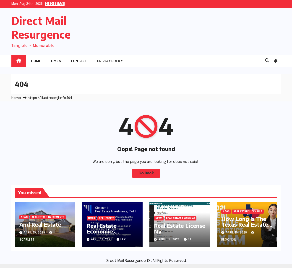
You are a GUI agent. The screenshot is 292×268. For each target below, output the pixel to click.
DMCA (56, 61)
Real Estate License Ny (179, 228)
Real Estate (106, 218)
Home (36, 61)
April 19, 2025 (35, 232)
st (190, 239)
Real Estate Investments (47, 217)
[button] (267, 61)
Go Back (146, 173)
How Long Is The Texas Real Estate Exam (244, 224)
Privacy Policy (110, 61)
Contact (79, 61)
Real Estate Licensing (180, 218)
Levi (123, 239)
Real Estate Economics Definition (102, 231)
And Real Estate (40, 224)
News (24, 217)
